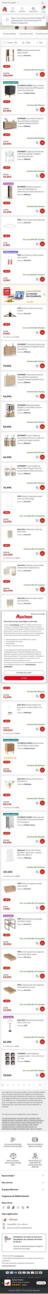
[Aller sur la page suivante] (45, 1085)
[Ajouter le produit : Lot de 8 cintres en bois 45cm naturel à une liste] (37, 332)
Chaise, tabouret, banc (18, 1122)
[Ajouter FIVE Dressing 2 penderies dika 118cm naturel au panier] (42, 74)
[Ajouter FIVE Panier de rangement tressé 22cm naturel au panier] (42, 907)
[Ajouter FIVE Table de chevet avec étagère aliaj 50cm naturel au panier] (42, 943)
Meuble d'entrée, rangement (12, 1120)
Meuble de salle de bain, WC (26, 1127)
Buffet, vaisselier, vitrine (32, 1118)
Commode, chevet (26, 34)
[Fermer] (2, 1283)
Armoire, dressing (9, 34)
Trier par (34, 43)
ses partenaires (14, 625)
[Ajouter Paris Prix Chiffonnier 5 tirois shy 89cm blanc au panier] (42, 553)
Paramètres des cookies (24, 672)
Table (25, 1120)
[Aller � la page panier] (43, 9)
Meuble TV (5, 1122)
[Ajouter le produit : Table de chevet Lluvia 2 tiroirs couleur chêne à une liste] (37, 770)
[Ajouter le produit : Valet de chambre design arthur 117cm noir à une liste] (37, 1042)
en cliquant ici (19, 1256)
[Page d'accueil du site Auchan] (4, 9)
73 (40, 1085)
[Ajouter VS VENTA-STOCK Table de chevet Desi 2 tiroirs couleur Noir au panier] (42, 696)
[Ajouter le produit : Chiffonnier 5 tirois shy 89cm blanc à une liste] (37, 553)
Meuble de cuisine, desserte (18, 1125)
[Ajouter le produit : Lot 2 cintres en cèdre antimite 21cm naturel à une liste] (37, 279)
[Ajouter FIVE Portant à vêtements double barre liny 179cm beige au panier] (42, 520)
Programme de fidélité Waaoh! (15, 1196)
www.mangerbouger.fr (9, 1266)
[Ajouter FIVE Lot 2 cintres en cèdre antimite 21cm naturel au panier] (42, 279)
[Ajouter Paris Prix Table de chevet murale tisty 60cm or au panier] (42, 803)
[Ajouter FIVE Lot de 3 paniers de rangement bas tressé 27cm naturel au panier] (42, 1009)
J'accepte (24, 678)
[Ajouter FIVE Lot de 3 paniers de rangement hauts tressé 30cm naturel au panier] (42, 976)
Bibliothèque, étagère (9, 1129)
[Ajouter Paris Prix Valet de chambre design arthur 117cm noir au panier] (42, 1041)
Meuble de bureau (37, 1120)
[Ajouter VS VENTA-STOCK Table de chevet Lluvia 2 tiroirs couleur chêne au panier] (42, 770)
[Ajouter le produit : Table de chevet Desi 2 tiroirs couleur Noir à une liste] (37, 696)
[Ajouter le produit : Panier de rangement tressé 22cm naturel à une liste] (37, 908)
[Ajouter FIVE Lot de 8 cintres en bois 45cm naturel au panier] (42, 332)
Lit (28, 1120)
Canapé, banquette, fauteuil (12, 1118)
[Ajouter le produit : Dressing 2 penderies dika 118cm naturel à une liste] (37, 74)
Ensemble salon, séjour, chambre (30, 1129)
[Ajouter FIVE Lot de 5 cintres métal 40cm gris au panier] (42, 243)
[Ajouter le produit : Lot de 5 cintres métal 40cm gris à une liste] (37, 244)
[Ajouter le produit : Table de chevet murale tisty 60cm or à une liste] (37, 803)
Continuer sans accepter (38, 614)
